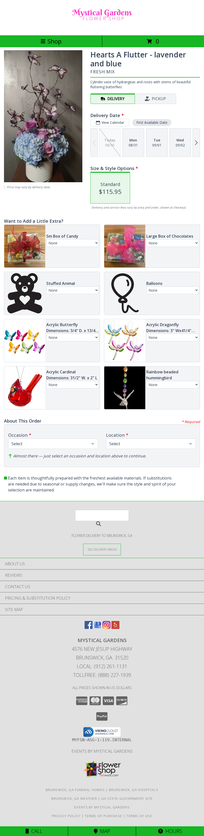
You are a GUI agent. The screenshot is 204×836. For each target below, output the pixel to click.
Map (104, 831)
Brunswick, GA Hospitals (133, 790)
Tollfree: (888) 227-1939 (102, 675)
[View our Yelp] (115, 627)
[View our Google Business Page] (98, 627)
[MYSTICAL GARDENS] (102, 28)
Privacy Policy (66, 816)
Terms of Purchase (103, 816)
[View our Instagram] (106, 627)
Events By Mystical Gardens (102, 751)
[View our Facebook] (89, 627)
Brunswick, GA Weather (74, 798)
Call (35, 831)
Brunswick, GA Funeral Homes (75, 790)
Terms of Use (139, 816)
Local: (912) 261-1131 (102, 666)
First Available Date (151, 122)
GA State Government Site (127, 798)
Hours (172, 831)
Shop (54, 41)
